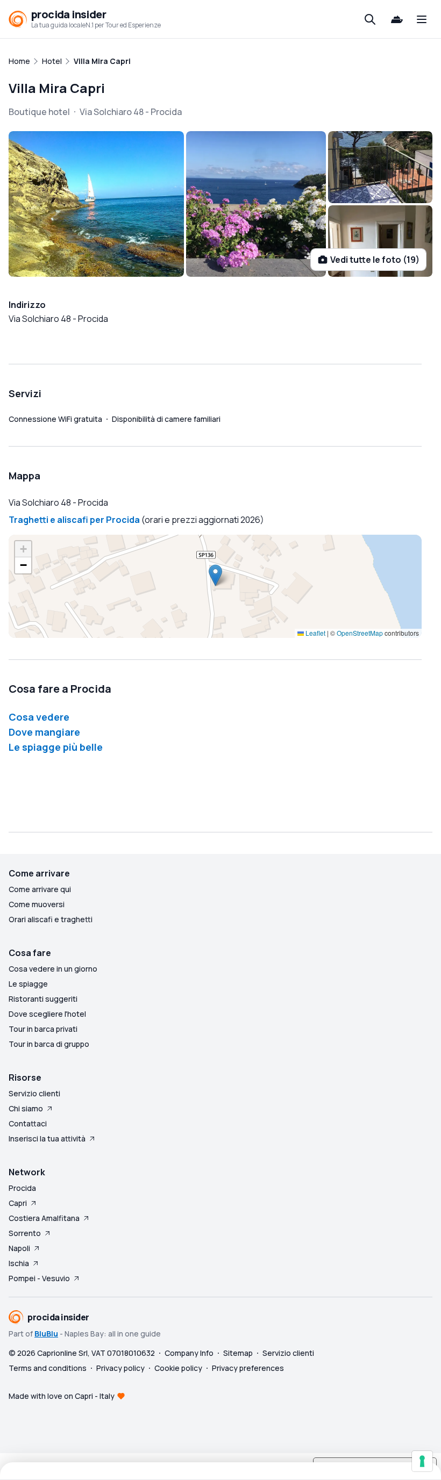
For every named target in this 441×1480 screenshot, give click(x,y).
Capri (18, 1203)
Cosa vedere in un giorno (53, 969)
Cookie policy (178, 1368)
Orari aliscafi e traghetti (51, 919)
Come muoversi (37, 904)
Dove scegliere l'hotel (47, 1014)
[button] (215, 575)
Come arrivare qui (40, 889)
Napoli (19, 1248)
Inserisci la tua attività (47, 1138)
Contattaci (28, 1123)
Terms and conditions (48, 1368)
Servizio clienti (34, 1093)
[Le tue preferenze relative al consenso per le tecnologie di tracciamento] (422, 1461)
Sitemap (238, 1353)
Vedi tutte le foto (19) (374, 259)
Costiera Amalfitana (44, 1218)
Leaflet (314, 632)
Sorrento (25, 1233)
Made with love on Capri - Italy (62, 1396)
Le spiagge (28, 984)
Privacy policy (120, 1368)
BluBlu (46, 1333)
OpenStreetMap (360, 632)
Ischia (19, 1263)
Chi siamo (26, 1108)
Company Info (189, 1353)
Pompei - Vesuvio (39, 1278)
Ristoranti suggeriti (43, 999)
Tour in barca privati (43, 1029)
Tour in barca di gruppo (49, 1044)
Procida (22, 1188)
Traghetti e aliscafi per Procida (74, 520)
